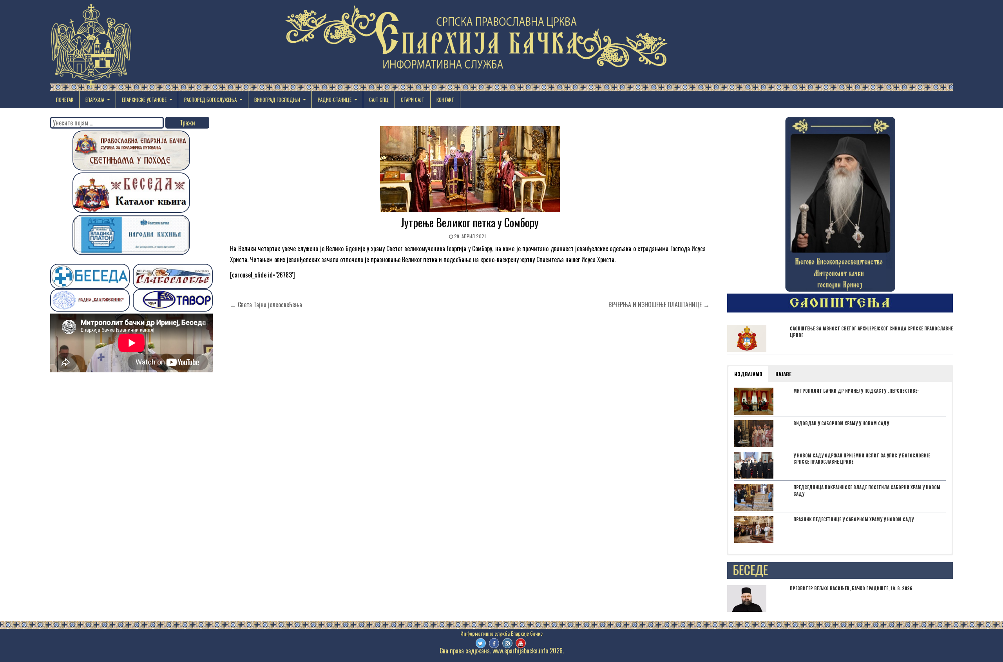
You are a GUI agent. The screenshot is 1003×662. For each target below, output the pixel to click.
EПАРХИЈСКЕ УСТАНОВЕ (144, 99)
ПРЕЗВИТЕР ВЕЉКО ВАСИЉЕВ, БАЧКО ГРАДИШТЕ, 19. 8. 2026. (851, 588)
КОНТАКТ (445, 99)
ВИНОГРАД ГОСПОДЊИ (277, 99)
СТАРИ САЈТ (412, 99)
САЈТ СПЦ (379, 99)
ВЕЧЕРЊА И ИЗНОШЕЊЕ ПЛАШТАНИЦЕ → (659, 304)
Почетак (64, 99)
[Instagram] (507, 643)
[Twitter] (481, 643)
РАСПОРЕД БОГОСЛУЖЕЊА (210, 99)
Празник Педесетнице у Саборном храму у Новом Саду (853, 519)
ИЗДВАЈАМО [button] (748, 374)
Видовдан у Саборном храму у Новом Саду (841, 423)
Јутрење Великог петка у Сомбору (470, 222)
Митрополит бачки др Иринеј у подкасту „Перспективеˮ (856, 391)
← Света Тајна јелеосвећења (266, 304)
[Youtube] (521, 643)
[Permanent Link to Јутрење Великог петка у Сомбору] (470, 169)
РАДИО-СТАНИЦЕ (334, 99)
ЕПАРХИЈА (94, 99)
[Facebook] (494, 643)
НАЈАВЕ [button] (783, 374)
